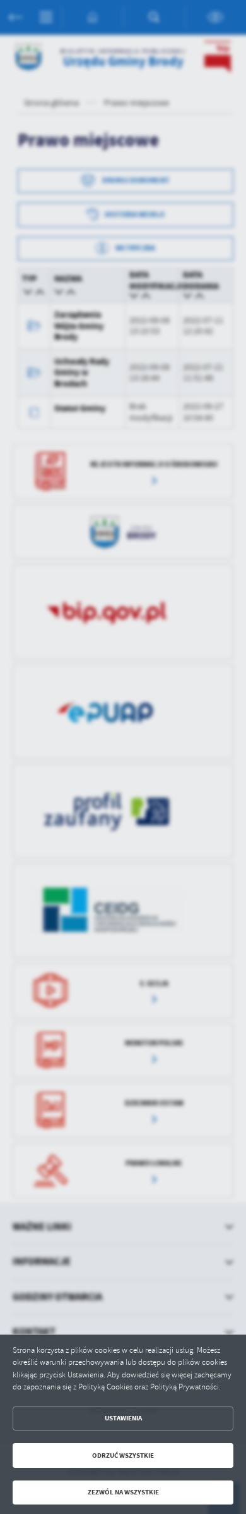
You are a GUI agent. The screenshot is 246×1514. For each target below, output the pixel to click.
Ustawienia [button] (123, 1418)
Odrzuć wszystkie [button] (123, 1455)
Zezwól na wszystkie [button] (123, 1492)
